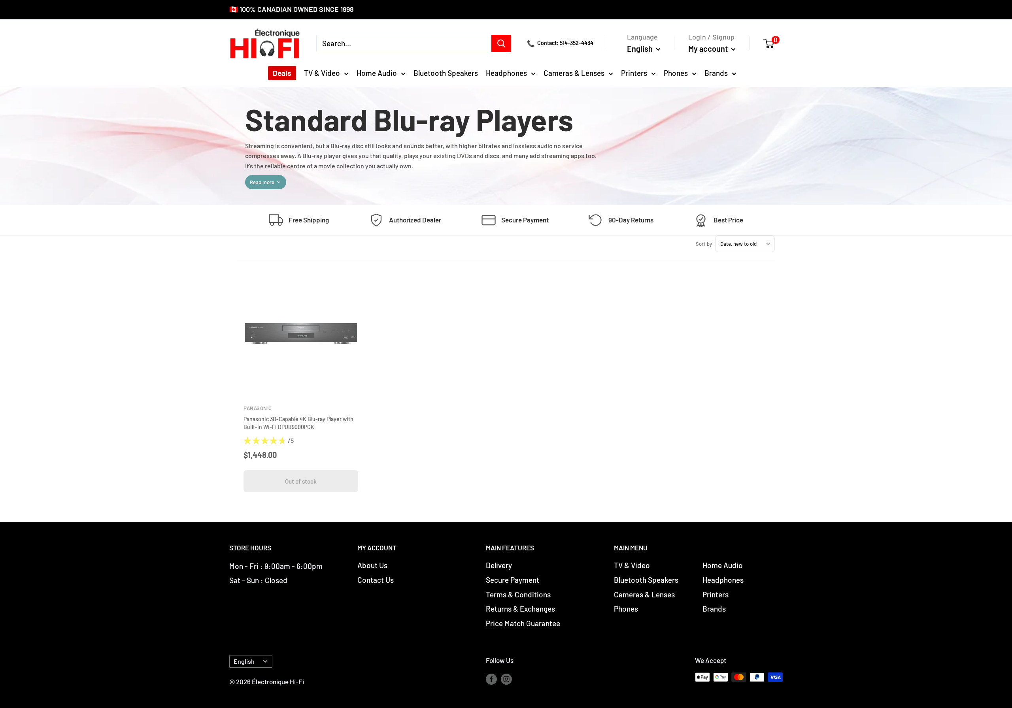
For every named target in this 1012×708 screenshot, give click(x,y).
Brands (716, 72)
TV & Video (322, 72)
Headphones (506, 72)
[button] (773, 43)
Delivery (499, 565)
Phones (676, 72)
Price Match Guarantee (523, 623)
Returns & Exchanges (520, 608)
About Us (372, 565)
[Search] (501, 43)
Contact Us (375, 579)
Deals (282, 72)
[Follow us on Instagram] (506, 678)
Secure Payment (512, 579)
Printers (634, 72)
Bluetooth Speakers (445, 72)
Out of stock (301, 481)
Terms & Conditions (518, 594)
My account (708, 48)
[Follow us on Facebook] (491, 678)
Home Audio (377, 72)
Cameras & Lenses (574, 72)
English (244, 661)
